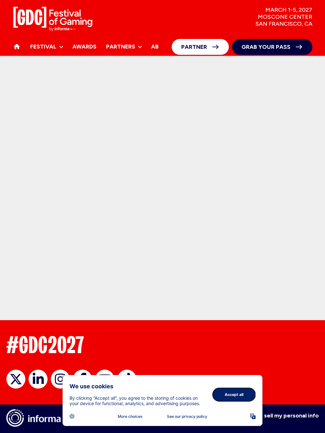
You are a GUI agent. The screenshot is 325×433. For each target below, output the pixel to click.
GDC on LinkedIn (38, 379)
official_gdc (15, 379)
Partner (194, 46)
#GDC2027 (45, 345)
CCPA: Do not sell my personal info (272, 415)
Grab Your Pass (266, 46)
